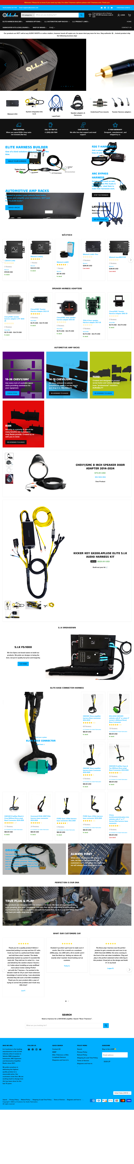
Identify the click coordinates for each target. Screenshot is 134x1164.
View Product (100, 481)
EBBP (54, 1052)
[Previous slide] (6, 65)
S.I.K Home (23, 664)
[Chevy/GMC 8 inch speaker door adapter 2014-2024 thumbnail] (9, 456)
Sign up (107, 1062)
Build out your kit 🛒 (100, 567)
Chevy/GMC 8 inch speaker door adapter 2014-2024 (100, 467)
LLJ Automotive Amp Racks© (56, 21)
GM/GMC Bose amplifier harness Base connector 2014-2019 (92, 718)
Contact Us (126, 27)
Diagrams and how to (84, 1063)
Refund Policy (82, 1055)
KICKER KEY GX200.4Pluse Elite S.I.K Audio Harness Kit (100, 555)
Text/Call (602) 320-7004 (10, 7)
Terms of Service (83, 1060)
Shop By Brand (39, 27)
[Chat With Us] (83, 129)
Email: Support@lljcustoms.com (28, 7)
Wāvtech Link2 (9, 260)
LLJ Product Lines (80, 21)
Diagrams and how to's (60, 1060)
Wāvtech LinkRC (63, 262)
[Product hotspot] (90, 638)
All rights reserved (9, 1104)
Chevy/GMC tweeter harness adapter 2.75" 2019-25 (14, 319)
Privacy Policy (82, 1052)
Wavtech (6, 269)
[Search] (81, 15)
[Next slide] (128, 65)
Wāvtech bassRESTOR (117, 257)
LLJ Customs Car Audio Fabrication (92, 729)
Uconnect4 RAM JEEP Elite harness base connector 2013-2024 (41, 818)
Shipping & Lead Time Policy (87, 1058)
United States (123, 7)
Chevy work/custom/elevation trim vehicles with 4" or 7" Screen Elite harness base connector (119, 819)
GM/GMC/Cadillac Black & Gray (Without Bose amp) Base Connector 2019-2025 (14, 818)
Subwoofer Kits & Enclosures (16, 27)
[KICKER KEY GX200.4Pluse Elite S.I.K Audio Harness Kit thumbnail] (8, 605)
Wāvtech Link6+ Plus (90, 254)
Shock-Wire (7, 330)
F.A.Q (52, 27)
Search (79, 1049)
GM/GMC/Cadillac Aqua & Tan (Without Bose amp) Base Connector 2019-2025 (119, 768)
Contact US (56, 1049)
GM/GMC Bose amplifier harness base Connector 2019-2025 (92, 770)
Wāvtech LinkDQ (37, 256)
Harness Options (33, 21)
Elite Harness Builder (12, 21)
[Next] (130, 259)
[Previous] (3, 259)
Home (129, 21)
